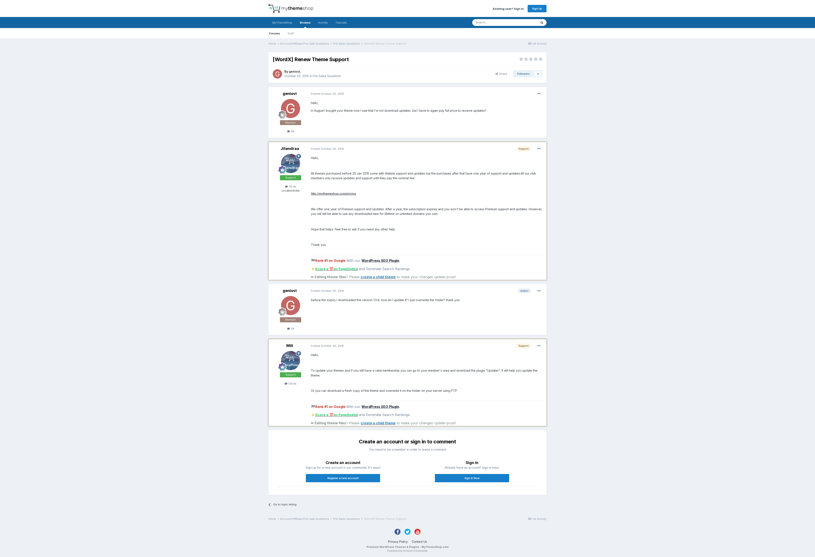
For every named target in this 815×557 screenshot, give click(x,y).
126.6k (291, 383)
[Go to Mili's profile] (290, 360)
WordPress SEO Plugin (380, 260)
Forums (274, 33)
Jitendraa (290, 148)
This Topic (524, 22)
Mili (289, 345)
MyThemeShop (282, 22)
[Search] (542, 22)
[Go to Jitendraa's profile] (290, 163)
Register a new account (343, 478)
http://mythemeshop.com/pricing (333, 193)
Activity (323, 22)
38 (292, 131)
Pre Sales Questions (327, 76)
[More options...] (539, 93)
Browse (305, 22)
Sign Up (537, 8)
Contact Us (419, 541)
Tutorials (341, 22)
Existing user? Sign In (508, 8)
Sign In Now (472, 478)
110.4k (292, 186)
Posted (327, 93)
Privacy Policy (398, 541)
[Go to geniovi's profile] (277, 74)
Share (502, 73)
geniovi (294, 71)
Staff (291, 33)
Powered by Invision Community (407, 550)
